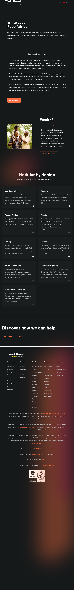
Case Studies (48, 366)
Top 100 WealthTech (37, 454)
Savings (34, 402)
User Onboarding (37, 366)
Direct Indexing (11, 384)
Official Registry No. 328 (27, 427)
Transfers (35, 375)
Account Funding (37, 372)
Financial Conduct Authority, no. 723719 (53, 413)
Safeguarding (11, 366)
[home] (13, 2)
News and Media (61, 369)
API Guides (47, 372)
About (58, 366)
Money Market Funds (11, 379)
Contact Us (59, 375)
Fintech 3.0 (44, 460)
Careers (58, 372)
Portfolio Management (36, 386)
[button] (65, 3)
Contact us (8, 336)
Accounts (35, 369)
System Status (48, 375)
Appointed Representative (36, 397)
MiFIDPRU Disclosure (47, 380)
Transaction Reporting (35, 392)
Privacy (46, 387)
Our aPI (21, 336)
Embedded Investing (10, 388)
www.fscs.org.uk (37, 443)
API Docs (46, 369)
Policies (46, 384)
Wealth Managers (22, 376)
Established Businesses (23, 370)
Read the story (49, 154)
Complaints (47, 390)
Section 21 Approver (35, 406)
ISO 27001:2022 (37, 449)
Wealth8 (53, 126)
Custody (34, 378)
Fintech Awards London (48, 465)
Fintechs (22, 366)
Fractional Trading (10, 370)
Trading (34, 381)
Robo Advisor (11, 375)
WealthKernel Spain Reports (48, 395)
